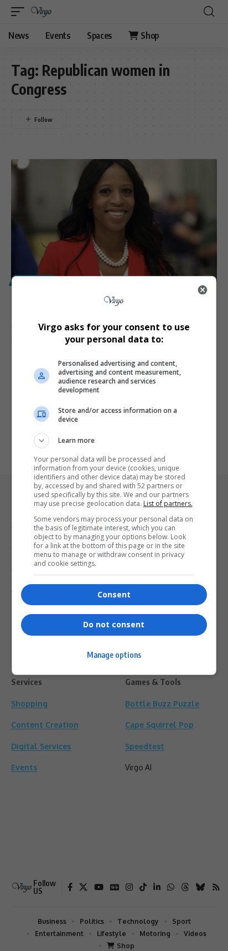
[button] (114, 440)
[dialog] (114, 475)
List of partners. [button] (168, 503)
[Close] (202, 290)
